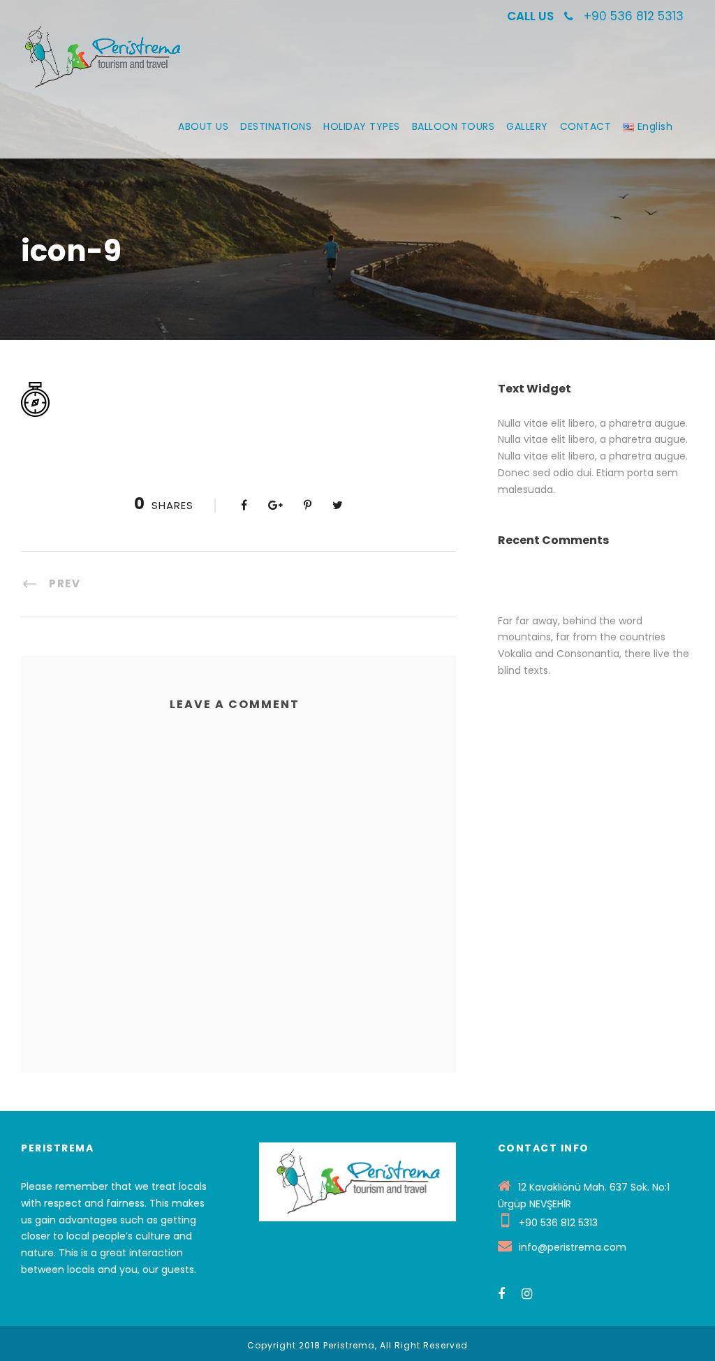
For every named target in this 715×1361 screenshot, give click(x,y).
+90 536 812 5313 (634, 16)
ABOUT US (203, 126)
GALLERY (527, 126)
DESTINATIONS (275, 126)
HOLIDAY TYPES (361, 126)
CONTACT (586, 126)
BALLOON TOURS (453, 126)
